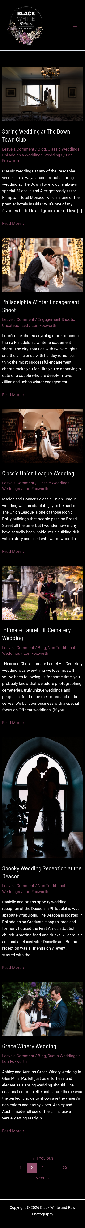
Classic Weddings (64, 149)
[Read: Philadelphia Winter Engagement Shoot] (42, 264)
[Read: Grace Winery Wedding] (42, 1008)
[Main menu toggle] (75, 25)
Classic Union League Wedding (38, 473)
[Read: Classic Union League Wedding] (42, 435)
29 (64, 1167)
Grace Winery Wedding (29, 1045)
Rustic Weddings (63, 1055)
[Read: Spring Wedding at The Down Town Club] (42, 93)
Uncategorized (15, 325)
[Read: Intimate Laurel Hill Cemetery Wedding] (42, 592)
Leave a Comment (18, 149)
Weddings (53, 155)
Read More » (13, 224)
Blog (42, 149)
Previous (42, 1158)
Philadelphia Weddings (22, 155)
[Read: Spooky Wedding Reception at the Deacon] (42, 797)
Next (42, 1177)
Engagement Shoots (56, 319)
